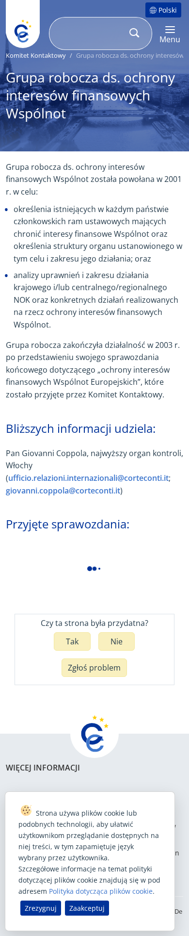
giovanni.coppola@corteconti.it (63, 490)
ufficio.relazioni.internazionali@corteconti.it (88, 478)
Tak (72, 641)
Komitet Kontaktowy (36, 55)
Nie (116, 641)
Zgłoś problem (94, 667)
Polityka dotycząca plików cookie (101, 891)
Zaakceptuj (87, 908)
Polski (167, 10)
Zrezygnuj (41, 908)
